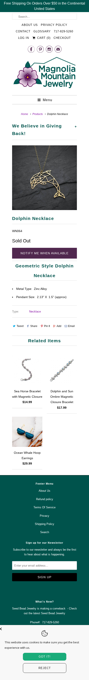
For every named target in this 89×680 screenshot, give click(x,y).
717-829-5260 (63, 31)
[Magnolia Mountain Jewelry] (44, 74)
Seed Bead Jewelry (53, 613)
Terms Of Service (44, 507)
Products (37, 114)
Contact (23, 31)
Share (33, 326)
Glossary (42, 31)
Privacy (44, 515)
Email (71, 326)
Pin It (47, 326)
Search (44, 532)
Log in (23, 37)
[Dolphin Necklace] (44, 177)
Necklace (35, 311)
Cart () (43, 37)
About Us (30, 25)
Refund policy (44, 499)
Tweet (20, 326)
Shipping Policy (44, 524)
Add (59, 326)
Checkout (62, 37)
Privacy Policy (54, 25)
